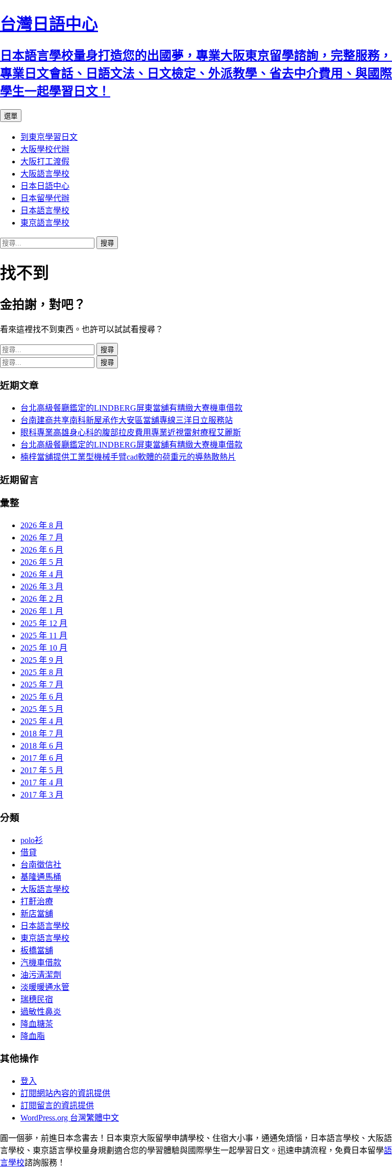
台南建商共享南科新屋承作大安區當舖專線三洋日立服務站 (126, 420)
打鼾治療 (36, 901)
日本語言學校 (44, 210)
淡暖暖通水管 (44, 987)
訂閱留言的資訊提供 (57, 1105)
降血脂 (32, 1036)
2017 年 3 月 (41, 794)
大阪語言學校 (44, 173)
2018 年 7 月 (41, 733)
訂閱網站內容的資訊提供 (65, 1093)
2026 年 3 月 (41, 586)
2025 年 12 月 (43, 623)
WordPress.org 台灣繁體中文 (69, 1117)
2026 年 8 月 (41, 525)
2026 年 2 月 (41, 598)
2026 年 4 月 (41, 574)
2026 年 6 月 (41, 549)
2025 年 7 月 (41, 684)
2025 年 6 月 (41, 696)
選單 (10, 116)
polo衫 (31, 840)
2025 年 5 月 (41, 709)
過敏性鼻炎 (40, 1011)
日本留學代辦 (44, 198)
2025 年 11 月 (43, 635)
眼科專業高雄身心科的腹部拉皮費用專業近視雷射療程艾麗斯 (130, 432)
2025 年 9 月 (41, 660)
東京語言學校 (44, 222)
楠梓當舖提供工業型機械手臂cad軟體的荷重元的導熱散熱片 (128, 457)
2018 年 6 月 (41, 745)
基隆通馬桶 (40, 877)
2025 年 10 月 (43, 647)
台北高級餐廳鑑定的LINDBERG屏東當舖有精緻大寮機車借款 (131, 408)
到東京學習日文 (49, 137)
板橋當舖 (36, 950)
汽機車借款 (40, 962)
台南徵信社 (40, 864)
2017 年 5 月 (41, 770)
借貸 (28, 852)
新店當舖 (36, 913)
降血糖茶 (36, 1024)
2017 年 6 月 (41, 758)
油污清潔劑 (40, 975)
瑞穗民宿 (36, 999)
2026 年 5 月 (41, 562)
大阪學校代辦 (44, 149)
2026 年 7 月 (41, 537)
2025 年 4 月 (41, 721)
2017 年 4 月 (41, 782)
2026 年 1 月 (41, 611)
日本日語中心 (44, 186)
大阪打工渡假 (44, 161)
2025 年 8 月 (41, 672)
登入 (28, 1081)
